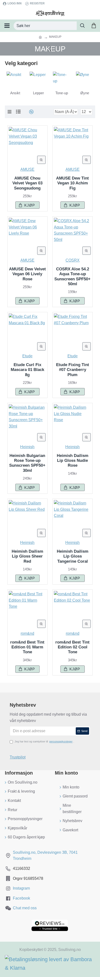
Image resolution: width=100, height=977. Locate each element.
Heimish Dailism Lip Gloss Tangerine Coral (72, 556)
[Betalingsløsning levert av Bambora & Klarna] (50, 963)
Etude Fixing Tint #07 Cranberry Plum (72, 369)
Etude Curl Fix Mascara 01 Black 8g (27, 369)
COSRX (73, 260)
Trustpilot (17, 757)
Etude (27, 356)
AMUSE (27, 169)
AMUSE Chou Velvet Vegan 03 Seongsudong (27, 183)
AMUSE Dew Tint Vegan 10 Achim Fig (72, 183)
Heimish (27, 447)
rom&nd (27, 633)
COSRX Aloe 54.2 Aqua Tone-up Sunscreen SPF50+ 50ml (72, 276)
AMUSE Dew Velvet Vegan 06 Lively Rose (27, 274)
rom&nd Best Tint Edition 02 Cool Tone (72, 647)
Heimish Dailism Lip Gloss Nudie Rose (72, 460)
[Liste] (18, 111)
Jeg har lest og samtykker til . (44, 741)
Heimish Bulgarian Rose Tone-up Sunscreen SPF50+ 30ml (27, 463)
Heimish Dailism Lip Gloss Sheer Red (27, 556)
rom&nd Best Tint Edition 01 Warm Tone (27, 647)
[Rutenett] (9, 111)
